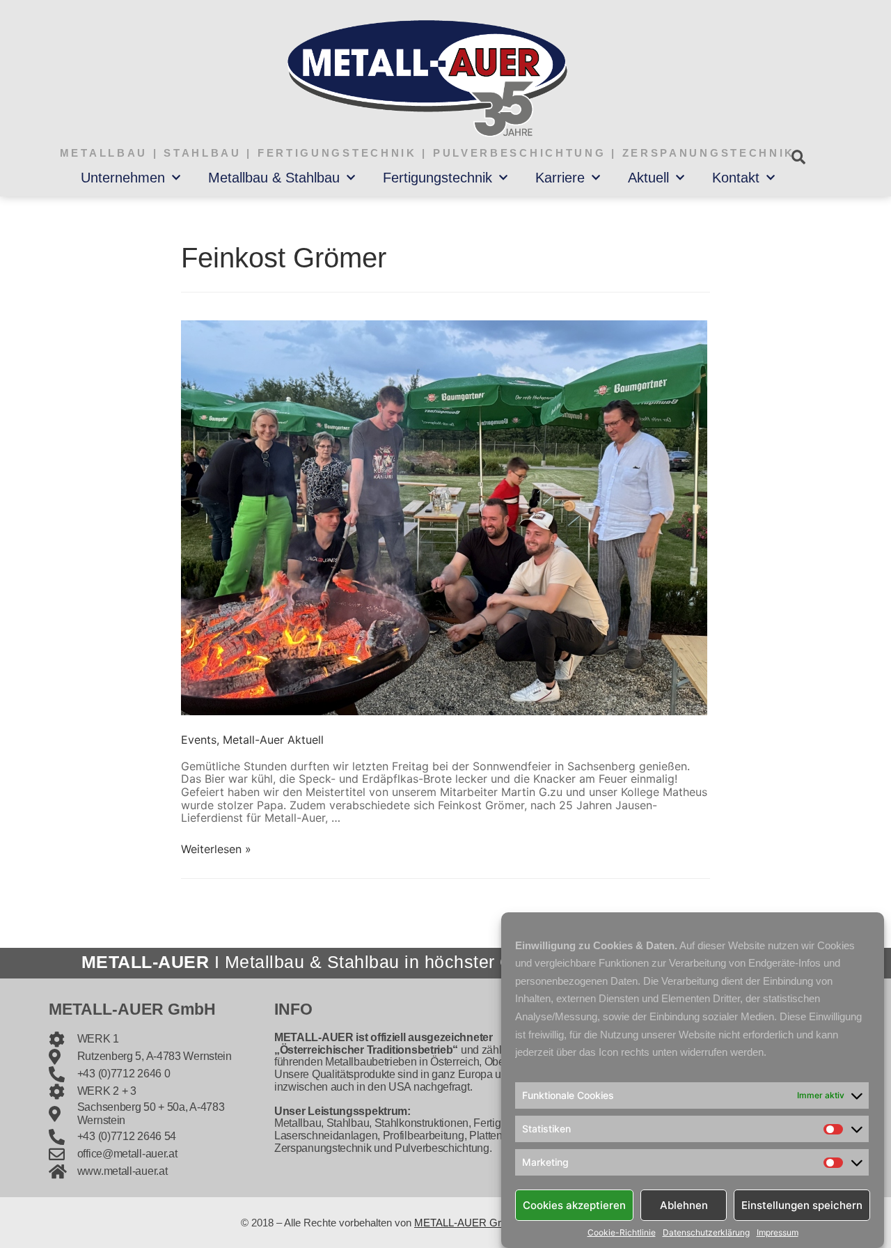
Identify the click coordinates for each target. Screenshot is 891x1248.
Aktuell (648, 177)
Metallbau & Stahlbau (274, 177)
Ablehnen (684, 1204)
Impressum (777, 1233)
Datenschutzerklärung (706, 1233)
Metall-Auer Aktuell (273, 740)
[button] (798, 157)
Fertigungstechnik (437, 177)
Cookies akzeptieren (574, 1204)
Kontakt (735, 177)
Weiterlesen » (216, 849)
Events (198, 740)
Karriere (560, 177)
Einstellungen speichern (801, 1204)
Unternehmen (123, 177)
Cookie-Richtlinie (622, 1233)
